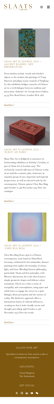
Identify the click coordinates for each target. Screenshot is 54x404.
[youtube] (32, 393)
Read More (8, 105)
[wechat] (37, 393)
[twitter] (17, 393)
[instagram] (41, 7)
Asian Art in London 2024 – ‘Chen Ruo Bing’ (23, 247)
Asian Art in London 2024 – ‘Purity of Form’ (23, 151)
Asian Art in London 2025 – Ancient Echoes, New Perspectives (22, 64)
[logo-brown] (18, 5)
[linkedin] (27, 393)
